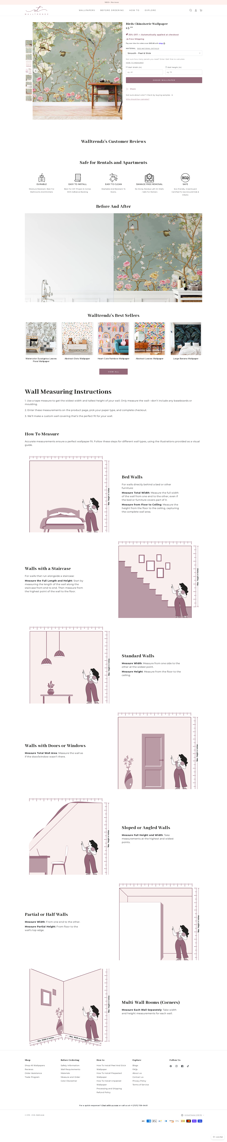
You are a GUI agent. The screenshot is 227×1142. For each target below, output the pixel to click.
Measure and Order (70, 1077)
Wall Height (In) (174, 67)
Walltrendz (40, 1115)
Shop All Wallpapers (35, 1065)
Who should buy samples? (137, 99)
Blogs (135, 1065)
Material (142, 48)
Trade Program (32, 1077)
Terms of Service (141, 1085)
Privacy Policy (139, 1081)
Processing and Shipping (109, 1088)
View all (113, 372)
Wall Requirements (70, 1069)
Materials (65, 1073)
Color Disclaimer (69, 1081)
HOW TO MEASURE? (135, 63)
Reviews (29, 1069)
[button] (190, 10)
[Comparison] (113, 257)
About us (137, 1073)
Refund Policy (104, 1092)
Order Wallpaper (164, 80)
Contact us (138, 1077)
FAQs (135, 1069)
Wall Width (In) (135, 67)
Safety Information (70, 1065)
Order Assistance (33, 1073)
